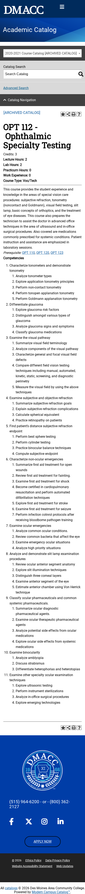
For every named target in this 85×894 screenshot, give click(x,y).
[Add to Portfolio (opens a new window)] (63, 114)
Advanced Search (16, 88)
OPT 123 (57, 253)
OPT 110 (28, 253)
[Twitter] (28, 821)
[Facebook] (12, 822)
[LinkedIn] (61, 822)
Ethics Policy (33, 860)
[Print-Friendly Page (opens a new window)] (73, 114)
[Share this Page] (68, 114)
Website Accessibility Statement (32, 866)
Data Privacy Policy (57, 860)
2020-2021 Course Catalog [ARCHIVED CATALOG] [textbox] (41, 53)
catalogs (11, 888)
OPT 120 (42, 253)
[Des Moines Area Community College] (23, 10)
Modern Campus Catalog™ (51, 892)
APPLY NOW (43, 841)
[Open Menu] (62, 7)
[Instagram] (44, 822)
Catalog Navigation (22, 100)
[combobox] (42, 53)
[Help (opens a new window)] (79, 114)
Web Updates (64, 866)
